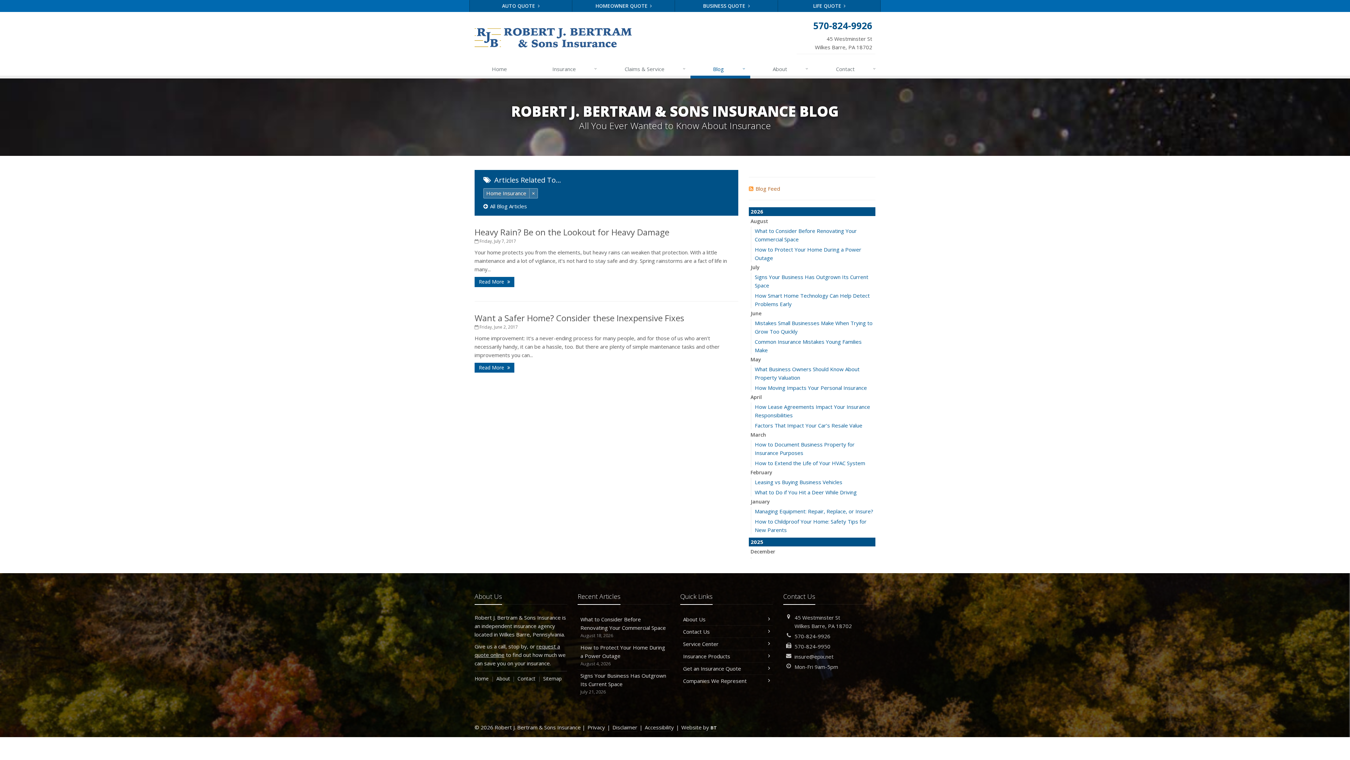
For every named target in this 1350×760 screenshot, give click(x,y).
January (760, 501)
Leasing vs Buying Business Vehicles (798, 482)
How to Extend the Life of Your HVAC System (810, 463)
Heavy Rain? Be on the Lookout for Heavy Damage (572, 232)
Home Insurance (506, 193)
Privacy (596, 727)
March (758, 434)
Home (499, 68)
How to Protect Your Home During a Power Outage (622, 655)
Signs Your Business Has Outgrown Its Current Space (623, 683)
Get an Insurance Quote (712, 668)
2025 (757, 541)
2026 (757, 211)
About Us (694, 619)
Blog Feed (768, 188)
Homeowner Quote (622, 5)
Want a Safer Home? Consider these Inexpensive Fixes (579, 318)
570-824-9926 (812, 636)
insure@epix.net (814, 656)
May (756, 359)
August (759, 221)
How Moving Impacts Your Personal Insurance (811, 387)
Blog (729, 68)
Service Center (701, 643)
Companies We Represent (715, 680)
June (756, 313)
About (790, 68)
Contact (856, 68)
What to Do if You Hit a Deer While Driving (806, 492)
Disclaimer (624, 727)
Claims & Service (655, 68)
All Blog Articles (508, 206)
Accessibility (659, 727)
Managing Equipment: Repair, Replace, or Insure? (814, 511)
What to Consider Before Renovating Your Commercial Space (623, 627)
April (756, 397)
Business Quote (725, 5)
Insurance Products (706, 656)
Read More (492, 281)
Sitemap (552, 678)
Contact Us (696, 631)
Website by (699, 727)
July (755, 267)
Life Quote (828, 5)
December (763, 551)
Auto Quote (519, 5)
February (761, 472)
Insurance (574, 68)
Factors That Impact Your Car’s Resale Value (808, 425)
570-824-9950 (812, 646)
